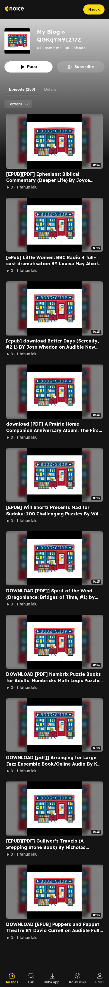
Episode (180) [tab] (22, 89)
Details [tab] (50, 89)
